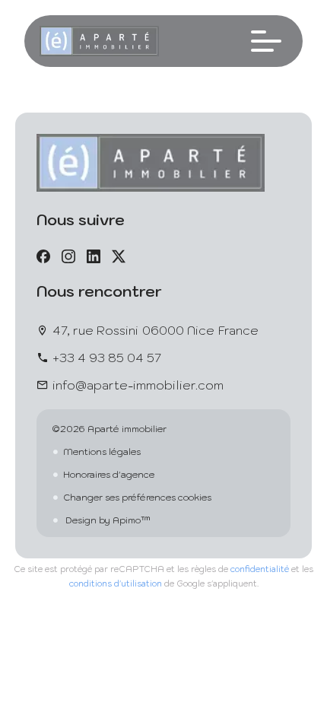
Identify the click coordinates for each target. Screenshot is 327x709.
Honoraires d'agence (108, 474)
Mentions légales (102, 451)
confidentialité (259, 569)
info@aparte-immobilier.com (138, 385)
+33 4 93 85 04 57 (106, 357)
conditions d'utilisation (115, 583)
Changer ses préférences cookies (137, 497)
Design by (107, 520)
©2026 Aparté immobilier (109, 428)
